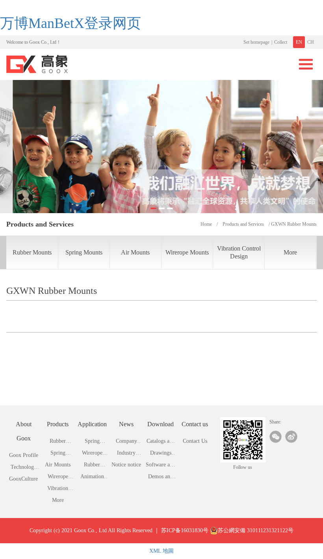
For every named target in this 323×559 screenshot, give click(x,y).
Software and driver (160, 466)
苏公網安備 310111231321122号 (255, 530)
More (290, 252)
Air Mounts (135, 252)
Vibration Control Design (239, 252)
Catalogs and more (161, 442)
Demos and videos (160, 478)
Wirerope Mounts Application (92, 454)
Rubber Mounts (32, 252)
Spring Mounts (83, 252)
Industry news (126, 454)
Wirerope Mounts (187, 252)
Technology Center (24, 468)
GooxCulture (23, 479)
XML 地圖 (161, 551)
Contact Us (195, 441)
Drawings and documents (161, 454)
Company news (126, 442)
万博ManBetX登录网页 (70, 23)
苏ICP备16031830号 (184, 530)
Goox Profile (23, 455)
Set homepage (256, 42)
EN (299, 42)
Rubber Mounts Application (92, 466)
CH (310, 42)
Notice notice (126, 465)
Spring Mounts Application (92, 442)
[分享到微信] (275, 437)
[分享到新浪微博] (291, 437)
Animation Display (92, 478)
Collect (280, 42)
